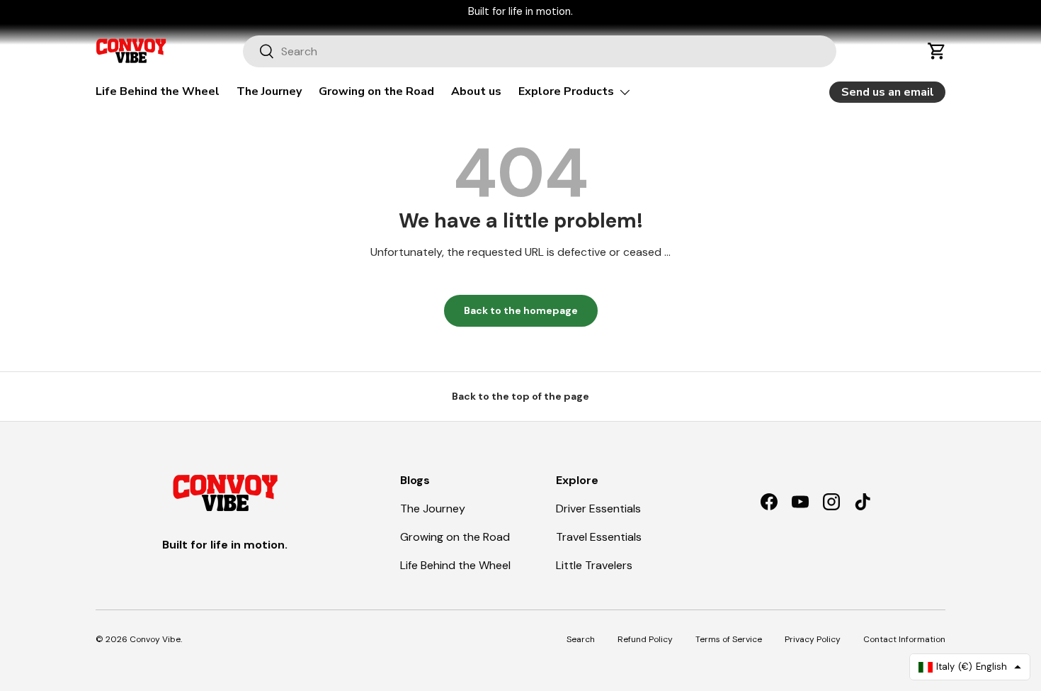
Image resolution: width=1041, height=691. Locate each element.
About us (476, 91)
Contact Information (904, 639)
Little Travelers (594, 565)
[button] (936, 51)
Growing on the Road (376, 91)
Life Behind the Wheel (158, 91)
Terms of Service (728, 639)
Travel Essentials (599, 536)
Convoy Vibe (155, 639)
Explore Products (566, 91)
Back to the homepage (521, 310)
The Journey (269, 91)
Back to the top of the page (520, 396)
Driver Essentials (598, 508)
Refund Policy (645, 639)
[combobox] (540, 51)
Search (581, 639)
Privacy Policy (813, 639)
